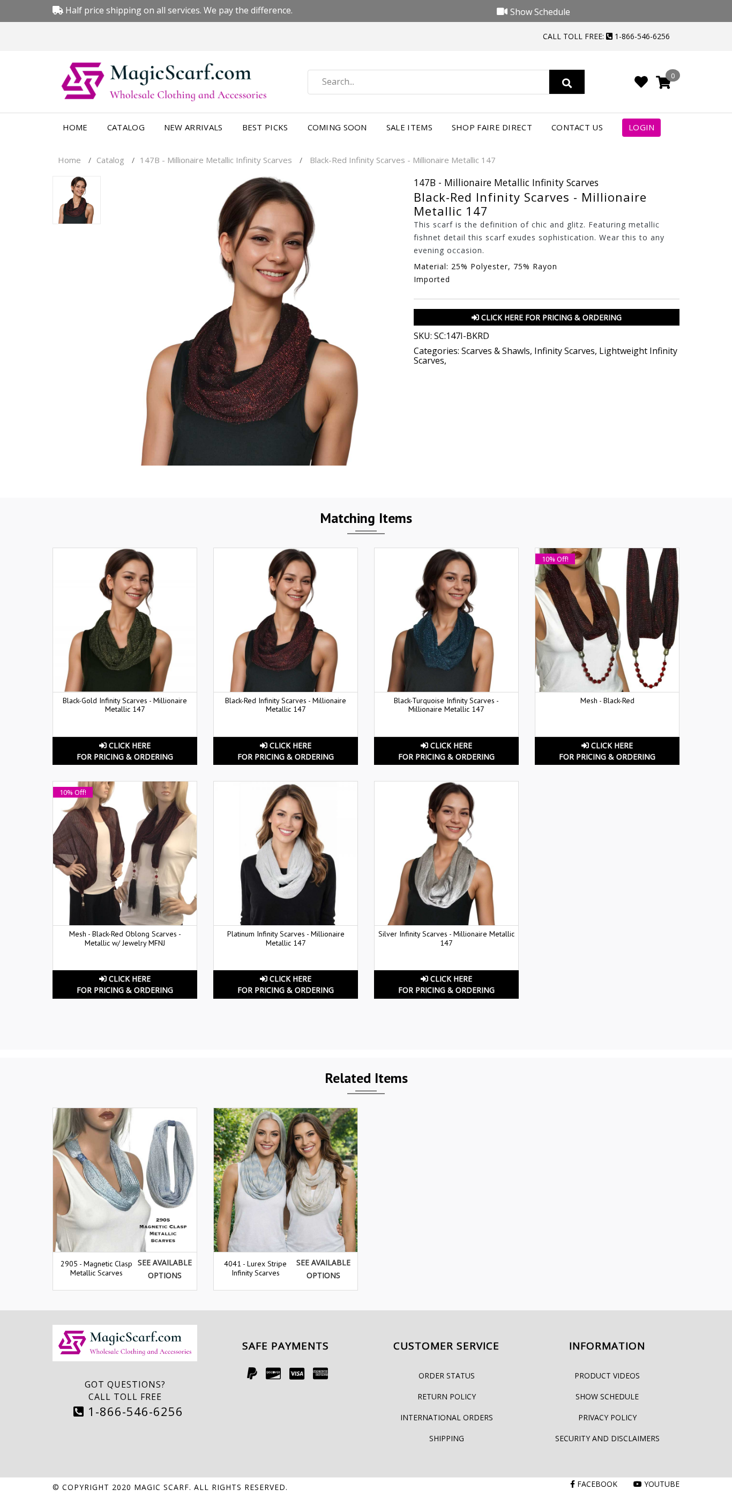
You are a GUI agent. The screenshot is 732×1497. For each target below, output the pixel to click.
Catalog (126, 127)
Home (75, 127)
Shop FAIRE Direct (492, 127)
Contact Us (577, 127)
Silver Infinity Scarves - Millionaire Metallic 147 (446, 938)
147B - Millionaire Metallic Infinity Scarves (216, 159)
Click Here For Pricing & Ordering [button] (550, 317)
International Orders (446, 1417)
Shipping (446, 1438)
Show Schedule (607, 1396)
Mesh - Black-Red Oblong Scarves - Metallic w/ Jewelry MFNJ (125, 938)
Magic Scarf (161, 1487)
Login (642, 127)
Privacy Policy (607, 1417)
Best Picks (265, 127)
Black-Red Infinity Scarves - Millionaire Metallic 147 (285, 705)
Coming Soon (337, 127)
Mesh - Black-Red (607, 700)
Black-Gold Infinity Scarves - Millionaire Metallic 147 (125, 705)
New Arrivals (193, 127)
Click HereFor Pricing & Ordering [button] (125, 751)
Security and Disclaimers (607, 1438)
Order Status (447, 1375)
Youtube (660, 1484)
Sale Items (409, 127)
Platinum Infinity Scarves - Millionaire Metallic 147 (286, 938)
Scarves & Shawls (495, 351)
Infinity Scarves (564, 351)
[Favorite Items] (641, 81)
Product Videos (607, 1375)
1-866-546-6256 (133, 1411)
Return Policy (446, 1396)
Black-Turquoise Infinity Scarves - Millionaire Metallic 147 (446, 705)
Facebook (596, 1484)
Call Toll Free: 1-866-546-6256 (606, 36)
